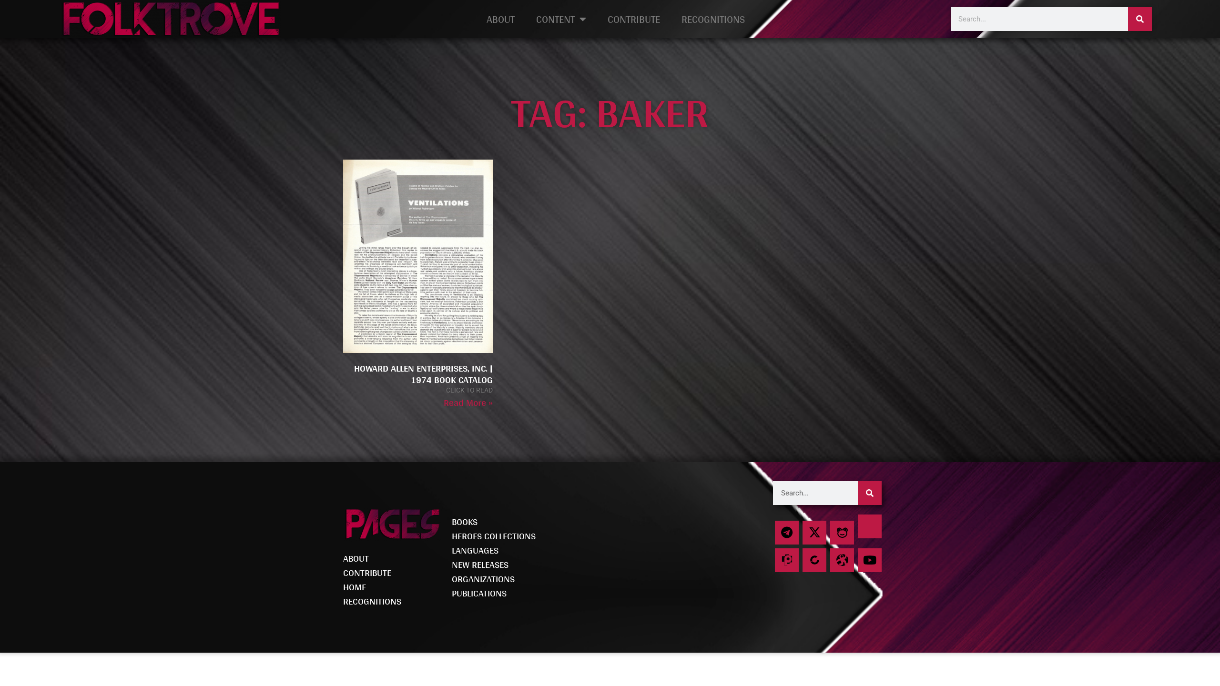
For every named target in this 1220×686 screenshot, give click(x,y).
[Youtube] (870, 560)
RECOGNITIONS (713, 19)
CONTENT (555, 19)
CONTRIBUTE (634, 19)
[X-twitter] (814, 533)
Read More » (468, 402)
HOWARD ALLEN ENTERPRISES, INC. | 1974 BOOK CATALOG (423, 374)
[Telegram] (787, 533)
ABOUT (501, 19)
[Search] (1140, 19)
